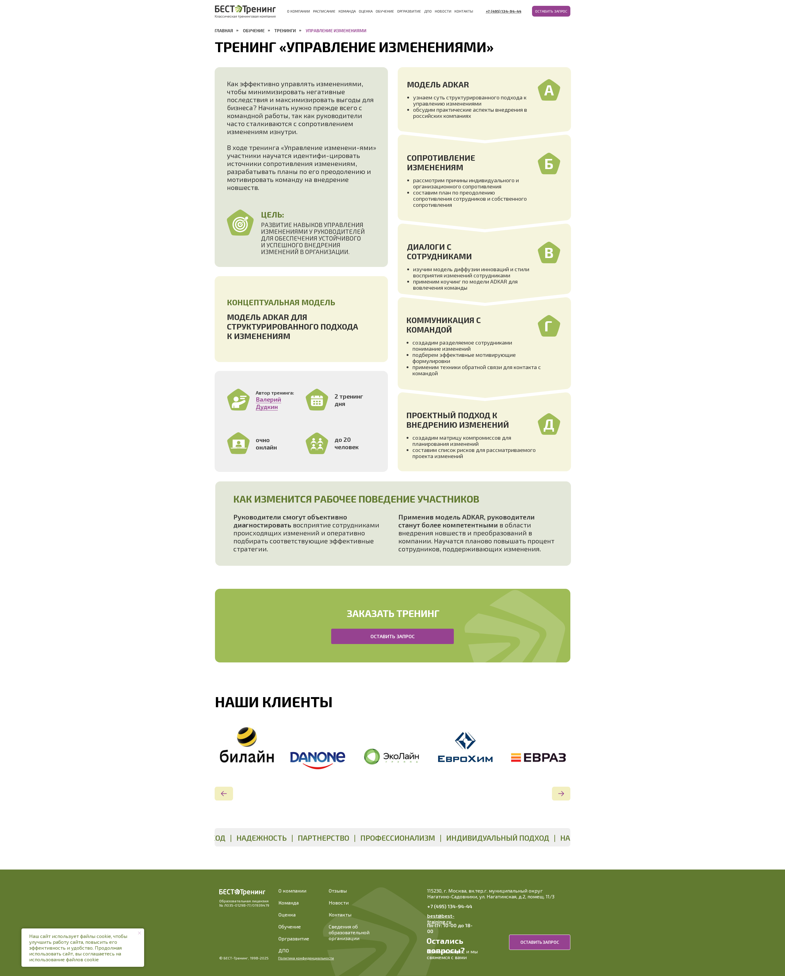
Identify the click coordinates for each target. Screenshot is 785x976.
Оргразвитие (409, 11)
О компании (298, 11)
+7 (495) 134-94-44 (449, 906)
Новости (443, 11)
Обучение (385, 11)
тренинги (285, 30)
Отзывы (338, 890)
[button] (551, 11)
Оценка (366, 11)
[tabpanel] (245, 749)
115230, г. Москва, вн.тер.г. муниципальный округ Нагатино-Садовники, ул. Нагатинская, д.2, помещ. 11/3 (490, 893)
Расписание (324, 11)
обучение (254, 30)
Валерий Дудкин (268, 402)
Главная (224, 30)
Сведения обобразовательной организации (349, 932)
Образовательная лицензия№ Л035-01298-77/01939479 (244, 903)
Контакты (463, 11)
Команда (347, 11)
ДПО (428, 11)
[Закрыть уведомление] (139, 933)
